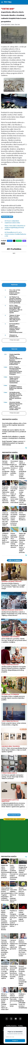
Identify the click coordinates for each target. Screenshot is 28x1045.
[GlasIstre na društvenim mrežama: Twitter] (12, 1018)
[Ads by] (5, 109)
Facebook (10, 240)
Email (3, 243)
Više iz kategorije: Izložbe (14, 814)
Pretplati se (15, 1040)
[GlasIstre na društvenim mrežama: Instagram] (21, 1018)
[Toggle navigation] (2, 2)
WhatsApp (19, 240)
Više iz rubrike (14, 560)
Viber (24, 240)
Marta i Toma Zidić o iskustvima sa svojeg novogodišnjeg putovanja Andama (15, 227)
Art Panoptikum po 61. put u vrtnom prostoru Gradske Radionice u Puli (15, 234)
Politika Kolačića (11, 1026)
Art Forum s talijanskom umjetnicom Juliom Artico (12, 222)
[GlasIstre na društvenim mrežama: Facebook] (7, 1018)
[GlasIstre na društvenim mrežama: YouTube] (16, 1018)
